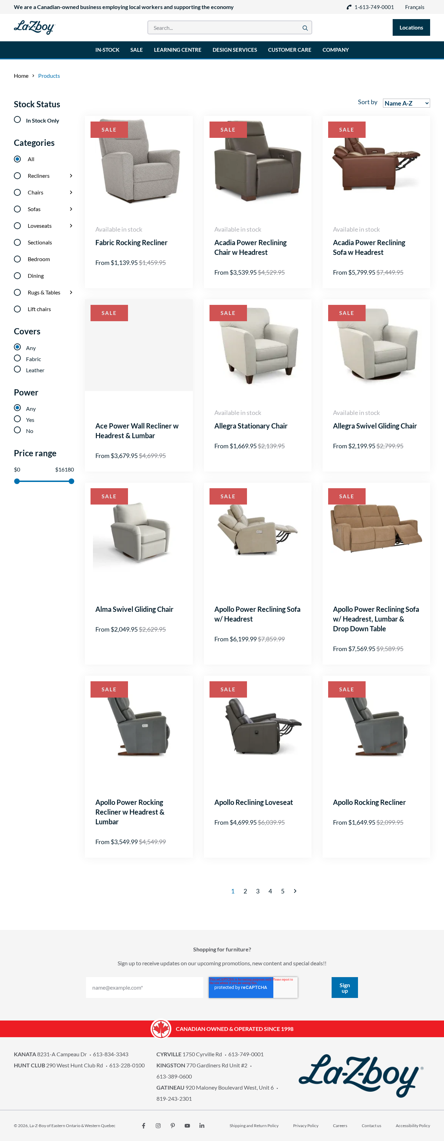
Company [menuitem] (336, 50)
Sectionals (40, 242)
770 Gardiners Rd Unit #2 (201, 1065)
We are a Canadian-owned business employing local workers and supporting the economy (124, 6)
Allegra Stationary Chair (251, 426)
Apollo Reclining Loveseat (253, 802)
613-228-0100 (127, 1065)
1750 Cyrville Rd (189, 1054)
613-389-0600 (174, 1076)
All (31, 159)
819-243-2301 (174, 1098)
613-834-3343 (110, 1054)
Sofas (34, 209)
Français (415, 7)
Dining (36, 275)
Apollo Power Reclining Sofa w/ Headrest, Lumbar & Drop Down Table (376, 619)
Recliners (39, 175)
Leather (35, 370)
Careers (340, 1125)
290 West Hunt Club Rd (58, 1065)
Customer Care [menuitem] (289, 50)
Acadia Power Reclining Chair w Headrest (250, 247)
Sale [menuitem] (136, 50)
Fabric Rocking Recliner (131, 242)
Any (31, 347)
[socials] (144, 1126)
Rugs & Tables (44, 292)
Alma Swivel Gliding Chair (134, 609)
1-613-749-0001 (374, 7)
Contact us (371, 1125)
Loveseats (40, 225)
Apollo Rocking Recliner (369, 802)
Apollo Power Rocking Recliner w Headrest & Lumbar (129, 812)
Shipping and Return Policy (254, 1125)
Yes (30, 419)
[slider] (16, 481)
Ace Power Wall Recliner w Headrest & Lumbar (137, 431)
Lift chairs (39, 309)
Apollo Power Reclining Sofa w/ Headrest (257, 614)
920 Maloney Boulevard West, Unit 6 (215, 1087)
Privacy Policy (305, 1125)
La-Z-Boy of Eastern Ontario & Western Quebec (72, 1125)
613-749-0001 (246, 1054)
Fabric (33, 359)
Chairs (35, 192)
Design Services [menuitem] (235, 50)
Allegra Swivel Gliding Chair (375, 426)
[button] (295, 891)
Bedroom (39, 259)
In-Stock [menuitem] (107, 50)
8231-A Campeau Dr (50, 1054)
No (29, 430)
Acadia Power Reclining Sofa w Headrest (369, 247)
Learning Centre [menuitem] (178, 50)
